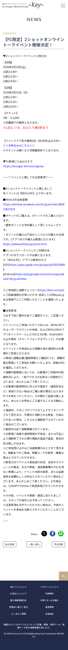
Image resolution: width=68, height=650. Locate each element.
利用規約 (49, 593)
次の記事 (58, 544)
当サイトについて (18, 586)
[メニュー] (63, 5)
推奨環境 (49, 606)
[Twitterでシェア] (44, 533)
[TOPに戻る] (63, 576)
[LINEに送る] (61, 533)
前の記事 (9, 544)
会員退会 (49, 613)
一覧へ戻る (34, 544)
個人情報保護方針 (18, 600)
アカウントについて (49, 586)
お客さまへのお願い (49, 600)
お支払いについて (18, 593)
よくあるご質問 (18, 613)
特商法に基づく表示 (18, 606)
